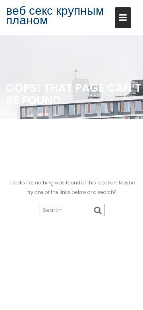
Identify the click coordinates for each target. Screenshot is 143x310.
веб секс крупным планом (55, 15)
